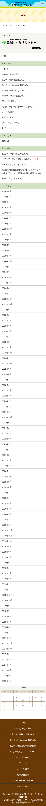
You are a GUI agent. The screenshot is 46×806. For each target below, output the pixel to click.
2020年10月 (7, 476)
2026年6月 (7, 202)
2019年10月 (7, 541)
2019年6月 (7, 563)
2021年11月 (7, 412)
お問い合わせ (8, 117)
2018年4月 (7, 622)
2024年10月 (7, 261)
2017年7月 (7, 665)
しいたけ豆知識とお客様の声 (15, 90)
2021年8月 (7, 428)
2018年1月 (7, 632)
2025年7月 (7, 245)
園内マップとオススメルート (15, 96)
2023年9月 (7, 310)
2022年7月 (7, 380)
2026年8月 (7, 191)
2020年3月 (7, 514)
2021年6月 (7, 439)
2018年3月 (7, 627)
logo (4, 56)
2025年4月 (7, 256)
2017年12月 (7, 638)
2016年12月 (7, 681)
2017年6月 (7, 670)
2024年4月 (7, 283)
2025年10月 (7, 229)
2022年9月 (7, 369)
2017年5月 (7, 676)
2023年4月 (7, 336)
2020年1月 (7, 525)
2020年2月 (7, 519)
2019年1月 (7, 584)
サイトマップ (8, 128)
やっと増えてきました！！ (14, 178)
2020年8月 (7, 487)
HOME (5, 69)
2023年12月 (7, 299)
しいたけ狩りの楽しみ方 (13, 80)
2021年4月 (7, 449)
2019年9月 (7, 546)
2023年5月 (7, 331)
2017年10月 (7, 649)
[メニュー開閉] (42, 4)
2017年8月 (7, 659)
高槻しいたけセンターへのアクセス (18, 107)
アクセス (23, 763)
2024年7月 (7, 272)
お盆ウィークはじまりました (15, 154)
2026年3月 (7, 213)
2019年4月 (7, 568)
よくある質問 (8, 112)
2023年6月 (7, 326)
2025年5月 (7, 250)
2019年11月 (7, 536)
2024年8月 (7, 267)
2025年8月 (7, 240)
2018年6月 (7, 616)
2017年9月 (7, 654)
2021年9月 (7, 423)
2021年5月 (7, 444)
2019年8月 (7, 552)
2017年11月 (7, 643)
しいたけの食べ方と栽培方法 (15, 85)
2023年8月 (7, 315)
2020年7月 (7, 493)
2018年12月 (7, 589)
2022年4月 (7, 396)
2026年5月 (7, 207)
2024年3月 (7, 288)
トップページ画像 (13, 25)
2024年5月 (7, 277)
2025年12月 (7, 224)
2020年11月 (7, 471)
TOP (3, 25)
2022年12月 (7, 353)
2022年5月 (7, 390)
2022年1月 (7, 401)
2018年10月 (7, 600)
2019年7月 (7, 557)
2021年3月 (7, 455)
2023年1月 (7, 347)
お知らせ (6, 141)
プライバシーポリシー (12, 123)
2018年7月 (7, 611)
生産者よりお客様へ (11, 74)
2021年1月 (7, 466)
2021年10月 (7, 417)
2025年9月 (7, 234)
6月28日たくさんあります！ (14, 164)
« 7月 (3, 687)
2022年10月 (7, 363)
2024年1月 (7, 293)
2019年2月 (7, 579)
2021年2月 (7, 460)
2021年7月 (7, 433)
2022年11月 (7, 358)
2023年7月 (7, 320)
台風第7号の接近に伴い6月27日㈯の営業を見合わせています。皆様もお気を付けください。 (23, 171)
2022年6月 (7, 385)
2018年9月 (7, 606)
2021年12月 (7, 406)
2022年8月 (7, 374)
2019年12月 (7, 530)
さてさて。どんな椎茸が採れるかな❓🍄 (20, 159)
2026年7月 (7, 197)
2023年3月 (7, 342)
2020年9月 (7, 482)
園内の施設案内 (9, 101)
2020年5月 (7, 503)
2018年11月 (7, 595)
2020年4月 (7, 509)
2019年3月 (7, 573)
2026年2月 (7, 218)
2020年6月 (7, 498)
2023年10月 (7, 304)
